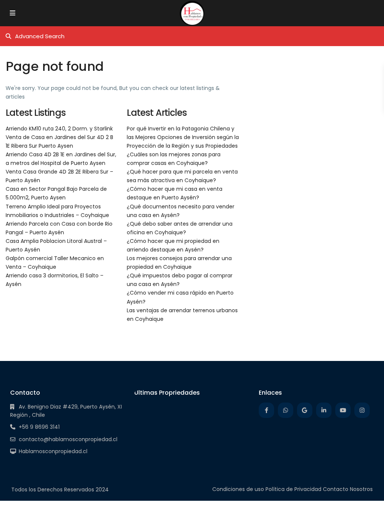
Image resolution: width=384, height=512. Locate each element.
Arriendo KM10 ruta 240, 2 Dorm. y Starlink (59, 128)
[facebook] (266, 410)
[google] (304, 410)
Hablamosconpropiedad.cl (53, 451)
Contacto (335, 489)
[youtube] (343, 410)
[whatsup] (285, 410)
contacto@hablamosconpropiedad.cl (68, 439)
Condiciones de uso (238, 489)
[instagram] (362, 410)
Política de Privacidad (293, 489)
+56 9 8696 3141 (39, 427)
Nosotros (361, 489)
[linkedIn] (324, 410)
